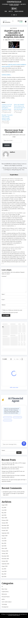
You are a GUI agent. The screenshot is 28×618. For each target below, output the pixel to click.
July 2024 (4, 568)
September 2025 (5, 533)
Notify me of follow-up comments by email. (12, 310)
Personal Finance (6, 596)
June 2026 (4, 510)
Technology (14, 28)
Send (24, 443)
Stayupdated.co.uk (14, 1)
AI (2, 586)
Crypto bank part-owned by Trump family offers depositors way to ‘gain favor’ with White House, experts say (12, 180)
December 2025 (5, 525)
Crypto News (14, 175)
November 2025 (5, 528)
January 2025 (5, 553)
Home (6, 11)
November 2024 (5, 558)
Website (3, 304)
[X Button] (12, 15)
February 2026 (5, 520)
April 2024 (4, 576)
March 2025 (4, 548)
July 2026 (4, 507)
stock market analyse (6, 601)
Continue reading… (6, 74)
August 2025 (4, 535)
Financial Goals (7, 417)
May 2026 (4, 512)
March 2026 (4, 517)
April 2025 (4, 545)
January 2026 (5, 522)
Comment (4, 276)
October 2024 (5, 561)
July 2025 (4, 538)
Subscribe (7, 145)
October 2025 (5, 530)
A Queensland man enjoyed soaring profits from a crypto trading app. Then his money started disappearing (13, 249)
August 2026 (4, 505)
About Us (11, 11)
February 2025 (5, 551)
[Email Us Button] (16, 15)
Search (3, 450)
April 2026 (4, 515)
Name (3, 294)
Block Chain (4, 589)
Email (3, 299)
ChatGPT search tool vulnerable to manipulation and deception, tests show (14, 34)
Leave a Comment (20, 39)
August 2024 (4, 566)
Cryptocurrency (5, 591)
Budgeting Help (7, 420)
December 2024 (5, 556)
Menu (15, 8)
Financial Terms (17, 417)
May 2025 (4, 543)
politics (3, 599)
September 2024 (5, 563)
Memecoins (4, 594)
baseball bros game (7, 491)
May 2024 (4, 574)
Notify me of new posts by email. (10, 312)
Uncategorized (5, 606)
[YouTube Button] (14, 15)
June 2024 (4, 571)
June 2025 (4, 540)
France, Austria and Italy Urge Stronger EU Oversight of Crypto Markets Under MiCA (13, 493)
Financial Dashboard (19, 11)
